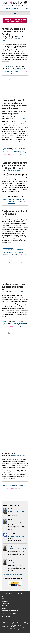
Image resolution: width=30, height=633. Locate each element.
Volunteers (5, 601)
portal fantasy (7, 71)
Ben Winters (23, 323)
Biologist (16, 487)
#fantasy (18, 68)
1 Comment (23, 216)
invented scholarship (13, 199)
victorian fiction (7, 254)
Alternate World (15, 198)
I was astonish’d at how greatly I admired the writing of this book (14, 165)
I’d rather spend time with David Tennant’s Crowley (13, 31)
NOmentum (8, 453)
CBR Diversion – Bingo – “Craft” (18, 522)
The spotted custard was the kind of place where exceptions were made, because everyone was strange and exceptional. (14, 107)
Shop (3, 598)
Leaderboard (5, 603)
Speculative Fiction (13, 324)
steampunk (11, 153)
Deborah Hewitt (19, 69)
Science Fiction (11, 149)
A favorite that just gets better (17, 536)
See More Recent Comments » (12, 574)
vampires (20, 252)
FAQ (3, 596)
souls (12, 71)
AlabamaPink (5, 606)
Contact (4, 608)
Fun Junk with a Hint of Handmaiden (14, 212)
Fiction (5, 149)
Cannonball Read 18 (15, 2)
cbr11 (8, 151)
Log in (26, 8)
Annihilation (10, 487)
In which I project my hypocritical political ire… (13, 287)
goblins (10, 251)
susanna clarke (19, 201)
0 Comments (10, 73)
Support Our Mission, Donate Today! (12, 594)
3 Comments (21, 291)
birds (8, 69)
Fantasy (10, 68)
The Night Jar (18, 71)
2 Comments (17, 170)
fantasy (5, 251)
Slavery (5, 324)
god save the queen (17, 251)
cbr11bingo (14, 151)
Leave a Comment (21, 118)
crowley (12, 69)
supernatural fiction (12, 252)
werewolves (15, 254)
